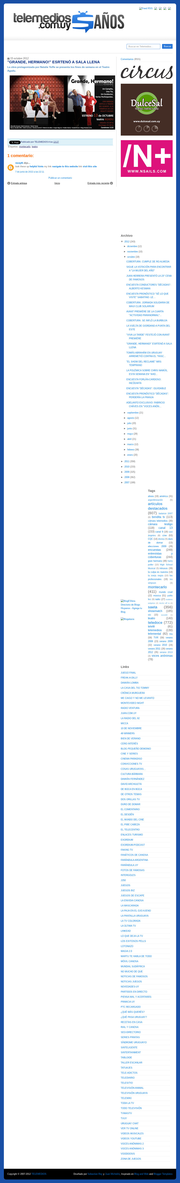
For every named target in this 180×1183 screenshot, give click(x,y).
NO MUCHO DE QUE (132, 971)
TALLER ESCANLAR (131, 1062)
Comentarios (127, 59)
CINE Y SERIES (129, 753)
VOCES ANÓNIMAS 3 (132, 1148)
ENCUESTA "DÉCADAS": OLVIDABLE (146, 388)
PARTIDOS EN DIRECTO (134, 991)
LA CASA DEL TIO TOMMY (135, 688)
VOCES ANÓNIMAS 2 (132, 1143)
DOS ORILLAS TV (130, 799)
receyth (19, 163)
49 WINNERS (128, 733)
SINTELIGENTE (129, 1047)
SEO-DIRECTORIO (131, 1032)
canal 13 (166, 527)
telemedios (155, 630)
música (157, 595)
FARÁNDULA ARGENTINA (134, 860)
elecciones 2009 (157, 546)
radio (157, 599)
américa (164, 496)
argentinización (155, 500)
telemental (154, 633)
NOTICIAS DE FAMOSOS (134, 976)
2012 (127, 241)
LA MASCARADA (130, 905)
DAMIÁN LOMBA (130, 682)
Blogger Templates (163, 1174)
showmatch (155, 611)
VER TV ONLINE (129, 1128)
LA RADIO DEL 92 (130, 718)
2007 (127, 482)
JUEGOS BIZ (128, 890)
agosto (131, 418)
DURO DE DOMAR (130, 804)
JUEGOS (125, 885)
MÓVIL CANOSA (129, 961)
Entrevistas (52, 47)
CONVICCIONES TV (131, 764)
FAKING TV (127, 850)
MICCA (124, 723)
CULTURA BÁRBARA (132, 774)
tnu (171, 634)
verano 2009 (166, 641)
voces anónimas (162, 655)
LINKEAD (126, 931)
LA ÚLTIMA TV (128, 925)
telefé (151, 626)
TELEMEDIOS (38, 1174)
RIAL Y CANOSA (130, 1027)
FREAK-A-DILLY (129, 677)
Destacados (21, 47)
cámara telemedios (158, 520)
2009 (127, 472)
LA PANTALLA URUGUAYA (135, 915)
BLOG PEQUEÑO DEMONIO (136, 748)
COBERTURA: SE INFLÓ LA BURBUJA (146, 320)
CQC (150, 539)
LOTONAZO (127, 946)
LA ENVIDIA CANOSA (132, 900)
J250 (123, 880)
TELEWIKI (126, 1098)
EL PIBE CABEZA (130, 824)
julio (129, 423)
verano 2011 (154, 648)
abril (129, 439)
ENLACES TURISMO (132, 834)
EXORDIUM (127, 839)
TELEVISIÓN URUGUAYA (134, 1093)
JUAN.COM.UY (129, 713)
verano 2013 (166, 652)
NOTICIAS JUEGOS (131, 981)
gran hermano (155, 561)
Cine (76, 47)
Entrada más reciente (98, 183)
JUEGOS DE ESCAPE (132, 895)
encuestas (154, 549)
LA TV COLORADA (130, 921)
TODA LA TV (127, 1103)
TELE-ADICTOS (129, 1073)
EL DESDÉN (127, 814)
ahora (151, 496)
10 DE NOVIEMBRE (131, 728)
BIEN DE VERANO (130, 738)
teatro (35, 146)
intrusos (164, 568)
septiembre (133, 412)
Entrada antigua (19, 183)
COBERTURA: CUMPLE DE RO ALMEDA (147, 261)
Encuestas (91, 47)
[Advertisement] (147, 204)
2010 (127, 466)
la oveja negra (155, 575)
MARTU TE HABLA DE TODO (136, 956)
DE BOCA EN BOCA (131, 789)
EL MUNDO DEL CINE (132, 819)
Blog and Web (141, 1174)
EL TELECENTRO (130, 829)
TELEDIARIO (127, 1077)
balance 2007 (166, 513)
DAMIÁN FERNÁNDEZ (132, 779)
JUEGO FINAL (128, 672)
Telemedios (113, 47)
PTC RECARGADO (131, 1007)
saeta (152, 607)
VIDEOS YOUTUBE (131, 1138)
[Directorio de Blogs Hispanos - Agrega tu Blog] (133, 612)
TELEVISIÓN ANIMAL (132, 1088)
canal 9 (159, 531)
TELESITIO (127, 1083)
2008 (127, 477)
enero (130, 455)
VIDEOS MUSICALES (132, 1133)
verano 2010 (160, 645)
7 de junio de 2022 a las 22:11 (29, 172)
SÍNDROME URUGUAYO (134, 1042)
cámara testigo (160, 524)
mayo (130, 433)
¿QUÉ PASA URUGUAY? (134, 1017)
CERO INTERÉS (129, 743)
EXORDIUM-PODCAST (133, 845)
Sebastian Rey (95, 1174)
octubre (131, 257)
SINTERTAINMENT (131, 1052)
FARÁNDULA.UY (129, 865)
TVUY (124, 1118)
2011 (127, 461)
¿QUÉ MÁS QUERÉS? (132, 1012)
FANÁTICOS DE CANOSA (134, 855)
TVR (156, 637)
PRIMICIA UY (128, 1001)
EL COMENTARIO (130, 809)
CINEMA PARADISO (131, 758)
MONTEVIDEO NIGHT (132, 703)
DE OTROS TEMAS (131, 794)
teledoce (155, 622)
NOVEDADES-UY (130, 986)
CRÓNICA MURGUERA (133, 693)
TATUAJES (126, 1067)
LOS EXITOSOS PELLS (133, 941)
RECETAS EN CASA (131, 1022)
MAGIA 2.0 (126, 951)
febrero (131, 449)
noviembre (133, 251)
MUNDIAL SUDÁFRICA (133, 966)
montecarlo (24, 146)
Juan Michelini (112, 1174)
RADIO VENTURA (130, 708)
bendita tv (158, 516)
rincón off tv (164, 603)
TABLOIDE (126, 1057)
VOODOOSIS (128, 1153)
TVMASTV (126, 1113)
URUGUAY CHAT (130, 1123)
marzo (130, 444)
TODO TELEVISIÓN (131, 1108)
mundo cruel (166, 592)
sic (149, 614)
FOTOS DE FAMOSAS (132, 870)
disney (161, 539)
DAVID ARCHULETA (131, 784)
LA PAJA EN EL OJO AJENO (136, 910)
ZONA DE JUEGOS (131, 1159)
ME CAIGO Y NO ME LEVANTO (137, 698)
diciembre (132, 246)
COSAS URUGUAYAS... (133, 769)
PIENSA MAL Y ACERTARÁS (136, 997)
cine (164, 535)
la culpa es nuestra (158, 572)
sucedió (164, 615)
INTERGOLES (128, 875)
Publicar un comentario (60, 178)
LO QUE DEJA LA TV (132, 936)
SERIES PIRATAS (130, 1037)
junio (130, 428)
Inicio (57, 183)
